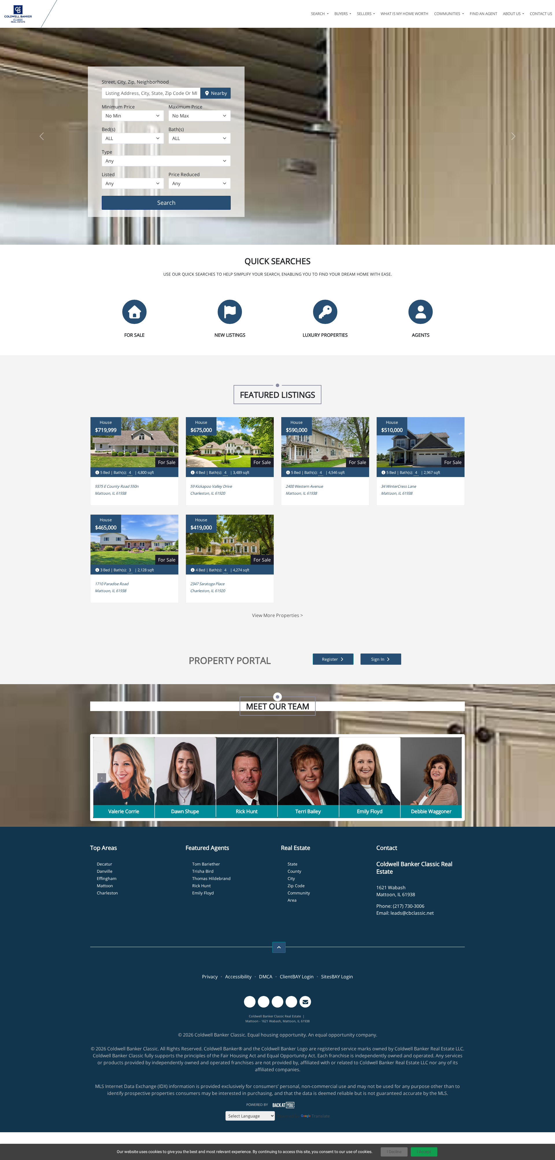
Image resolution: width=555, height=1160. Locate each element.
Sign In (378, 659)
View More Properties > (277, 615)
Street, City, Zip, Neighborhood (135, 82)
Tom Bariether (206, 864)
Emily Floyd (203, 893)
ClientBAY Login (297, 976)
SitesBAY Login (337, 976)
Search (175, 202)
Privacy (210, 976)
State (292, 864)
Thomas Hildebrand (211, 878)
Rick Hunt (201, 885)
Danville (104, 871)
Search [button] (318, 13)
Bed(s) (108, 129)
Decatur (104, 864)
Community (299, 893)
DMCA (265, 976)
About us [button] (512, 13)
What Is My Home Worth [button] (404, 13)
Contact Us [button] (541, 13)
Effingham (106, 878)
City (291, 878)
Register (330, 659)
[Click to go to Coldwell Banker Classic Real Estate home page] (21, 13)
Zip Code (296, 885)
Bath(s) (176, 129)
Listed (108, 174)
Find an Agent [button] (483, 13)
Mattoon (105, 885)
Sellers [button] (364, 13)
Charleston (107, 893)
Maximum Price (185, 107)
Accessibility (238, 976)
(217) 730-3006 (408, 906)
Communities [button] (447, 13)
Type (107, 152)
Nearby (218, 93)
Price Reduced (184, 174)
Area (292, 900)
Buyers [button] (341, 13)
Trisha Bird (203, 871)
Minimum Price (118, 107)
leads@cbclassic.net (412, 913)
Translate (321, 1116)
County (294, 871)
